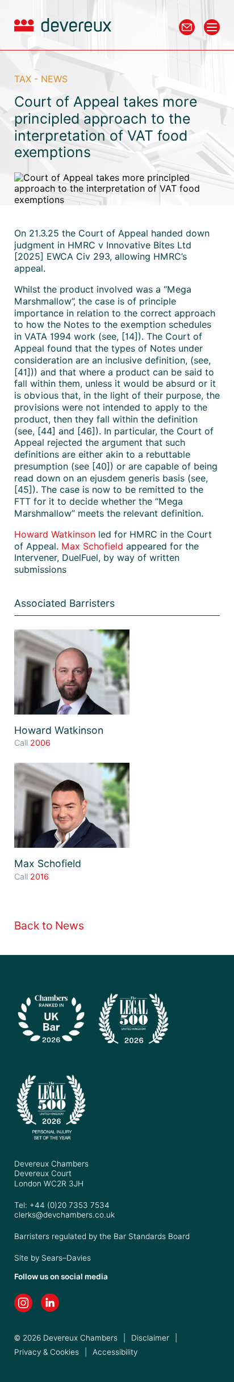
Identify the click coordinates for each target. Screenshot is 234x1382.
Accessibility (115, 1351)
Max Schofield (92, 546)
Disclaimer (150, 1337)
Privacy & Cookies (46, 1351)
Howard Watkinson (54, 534)
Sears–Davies (66, 1257)
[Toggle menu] (212, 27)
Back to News (49, 925)
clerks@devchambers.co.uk (64, 1214)
